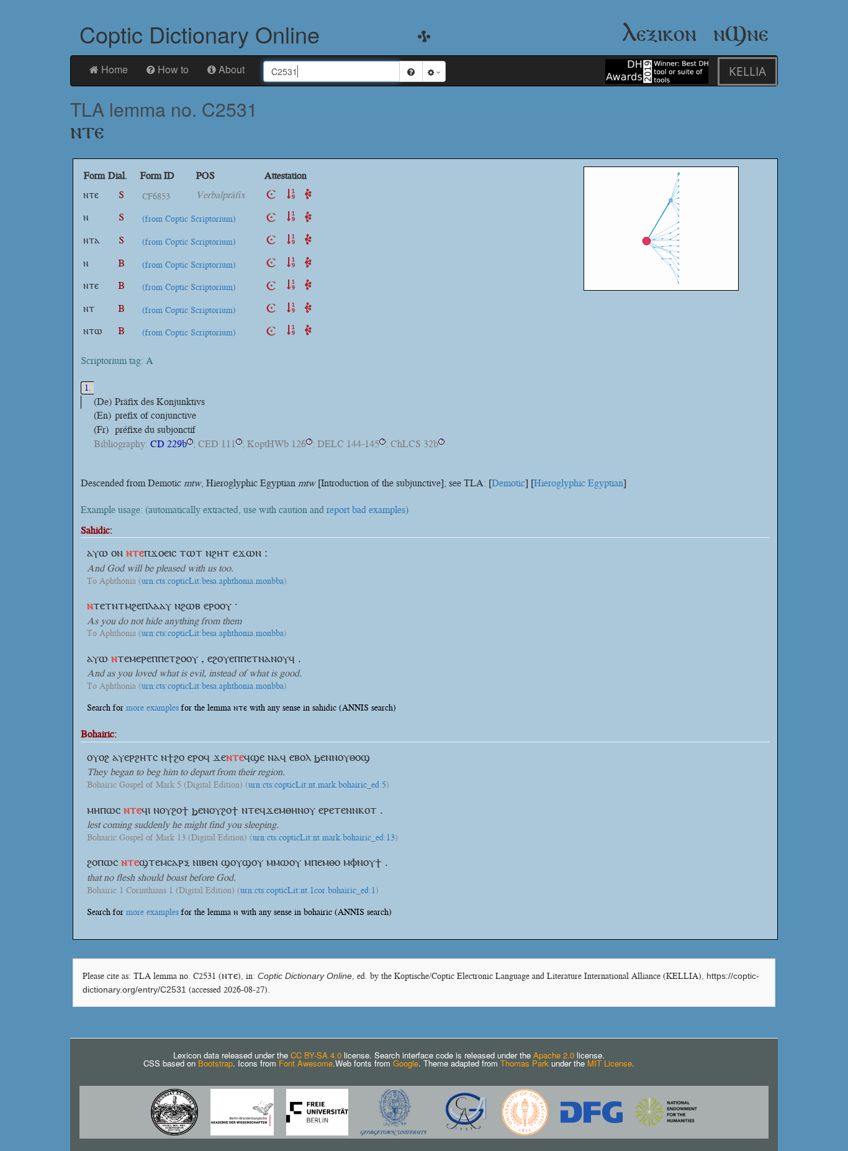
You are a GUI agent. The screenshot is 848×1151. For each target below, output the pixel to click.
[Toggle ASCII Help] (411, 71)
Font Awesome (306, 1063)
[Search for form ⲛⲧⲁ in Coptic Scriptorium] (271, 240)
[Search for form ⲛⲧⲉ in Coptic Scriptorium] (271, 194)
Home (114, 69)
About (232, 69)
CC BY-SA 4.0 (316, 1055)
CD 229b (168, 443)
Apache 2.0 (553, 1055)
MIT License (609, 1063)
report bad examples (366, 509)
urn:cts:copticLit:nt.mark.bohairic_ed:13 (324, 838)
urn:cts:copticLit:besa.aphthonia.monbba (213, 581)
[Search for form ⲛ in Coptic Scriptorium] (271, 217)
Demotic (508, 482)
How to (173, 69)
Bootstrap (215, 1063)
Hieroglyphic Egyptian (578, 482)
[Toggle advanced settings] (434, 71)
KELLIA (747, 71)
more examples (152, 708)
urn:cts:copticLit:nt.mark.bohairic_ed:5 (317, 785)
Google (405, 1063)
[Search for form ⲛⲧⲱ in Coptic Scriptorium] (271, 330)
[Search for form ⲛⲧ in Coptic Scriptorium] (271, 308)
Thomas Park (524, 1063)
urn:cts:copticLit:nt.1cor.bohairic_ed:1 (308, 890)
